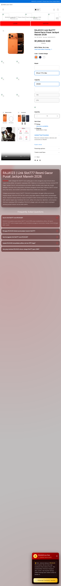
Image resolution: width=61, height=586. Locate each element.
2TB (37, 100)
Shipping (43, 43)
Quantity (37, 112)
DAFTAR (45, 23)
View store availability (42, 126)
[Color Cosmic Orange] (36, 57)
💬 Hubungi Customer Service (45, 580)
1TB (37, 95)
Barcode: (45, 37)
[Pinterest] (40, 160)
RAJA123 (5, 180)
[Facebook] (35, 160)
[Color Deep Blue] (40, 57)
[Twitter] (38, 160)
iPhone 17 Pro (40, 67)
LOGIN (15, 23)
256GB (38, 84)
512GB (38, 89)
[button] (47, 135)
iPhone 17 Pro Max (41, 73)
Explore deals (38, 144)
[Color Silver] (44, 57)
